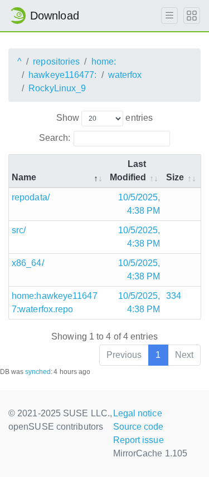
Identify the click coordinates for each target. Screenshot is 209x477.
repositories (56, 61)
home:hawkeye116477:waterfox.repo (55, 302)
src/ (19, 230)
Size (175, 177)
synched (38, 372)
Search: (54, 137)
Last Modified (128, 170)
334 (173, 296)
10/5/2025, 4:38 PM (139, 204)
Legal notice (137, 413)
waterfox (125, 75)
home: (103, 61)
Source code (138, 426)
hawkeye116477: (62, 75)
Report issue (138, 440)
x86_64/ (28, 263)
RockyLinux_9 (57, 88)
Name (24, 177)
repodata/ (31, 197)
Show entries (104, 117)
